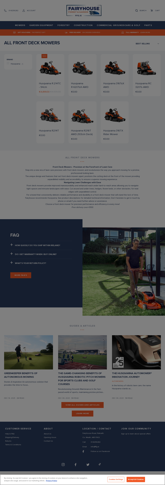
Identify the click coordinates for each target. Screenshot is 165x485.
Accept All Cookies (135, 479)
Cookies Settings (116, 479)
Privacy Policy (51, 481)
